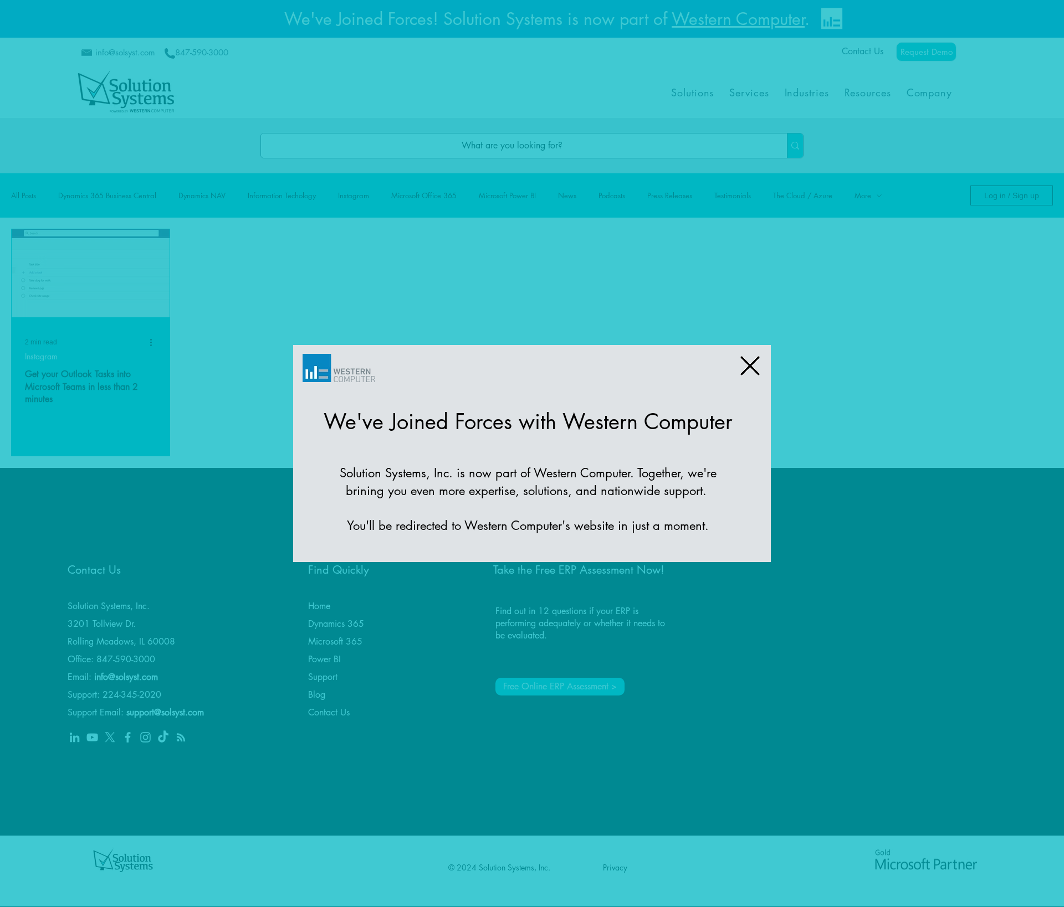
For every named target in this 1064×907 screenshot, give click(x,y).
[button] (750, 365)
